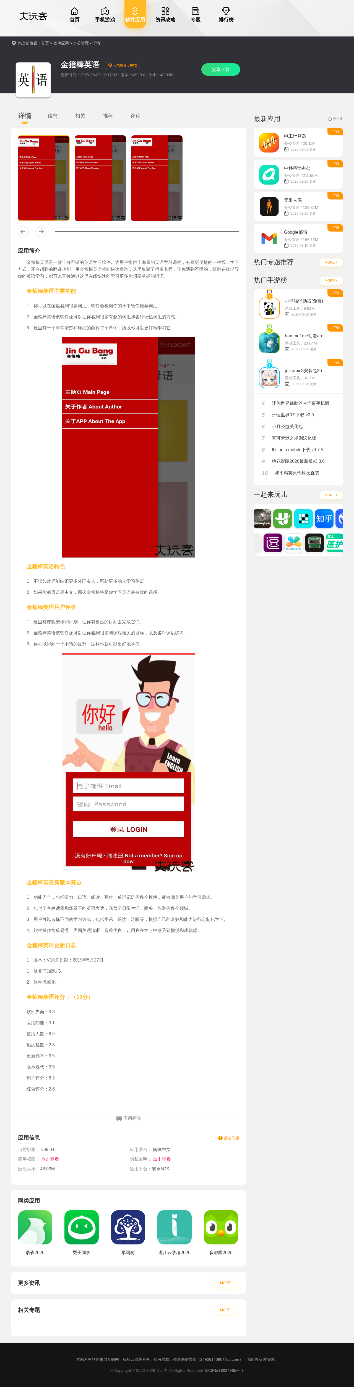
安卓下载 (221, 69)
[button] (23, 231)
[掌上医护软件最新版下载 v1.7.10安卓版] (330, 543)
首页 (45, 43)
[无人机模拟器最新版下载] (256, 518)
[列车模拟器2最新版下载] (309, 543)
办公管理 (81, 43)
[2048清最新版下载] (298, 518)
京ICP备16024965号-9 (224, 1370)
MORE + (226, 1283)
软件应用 (61, 43)
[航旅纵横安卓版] (277, 518)
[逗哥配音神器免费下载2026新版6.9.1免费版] (267, 543)
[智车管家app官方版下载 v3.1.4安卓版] (339, 518)
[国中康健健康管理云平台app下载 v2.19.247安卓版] (288, 543)
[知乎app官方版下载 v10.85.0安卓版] (318, 518)
